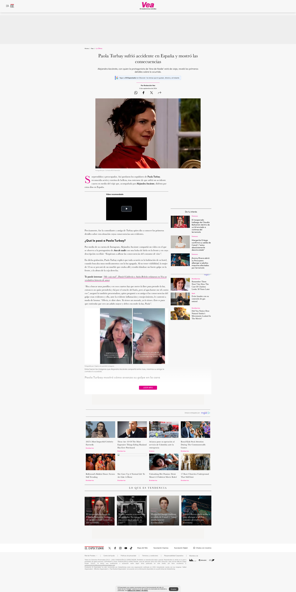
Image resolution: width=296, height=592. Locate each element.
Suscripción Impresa (160, 548)
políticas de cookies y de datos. (137, 590)
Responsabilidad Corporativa (173, 556)
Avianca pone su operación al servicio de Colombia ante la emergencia (161, 444)
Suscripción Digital (181, 548)
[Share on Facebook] (143, 93)
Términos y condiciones (150, 556)
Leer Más (148, 388)
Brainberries (90, 448)
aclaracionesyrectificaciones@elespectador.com (100, 565)
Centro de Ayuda (109, 556)
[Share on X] (151, 93)
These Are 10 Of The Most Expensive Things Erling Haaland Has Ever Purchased (131, 444)
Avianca (151, 451)
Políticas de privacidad (128, 556)
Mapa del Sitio (142, 548)
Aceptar (173, 589)
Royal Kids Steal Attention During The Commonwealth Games (193, 444)
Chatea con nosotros (203, 548)
